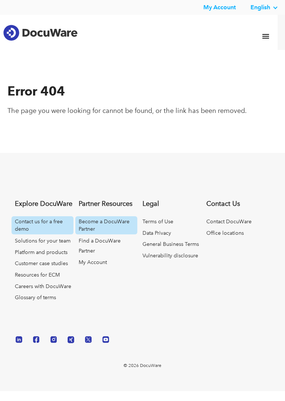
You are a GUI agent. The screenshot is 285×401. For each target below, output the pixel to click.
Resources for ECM (37, 285)
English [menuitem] (260, 7)
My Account (93, 272)
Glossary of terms (35, 307)
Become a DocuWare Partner (104, 235)
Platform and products (41, 262)
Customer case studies (41, 273)
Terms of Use (157, 231)
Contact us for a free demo (39, 235)
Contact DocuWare (229, 231)
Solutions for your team (43, 251)
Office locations (225, 242)
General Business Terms (170, 254)
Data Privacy (156, 242)
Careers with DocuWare (43, 296)
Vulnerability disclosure (170, 265)
